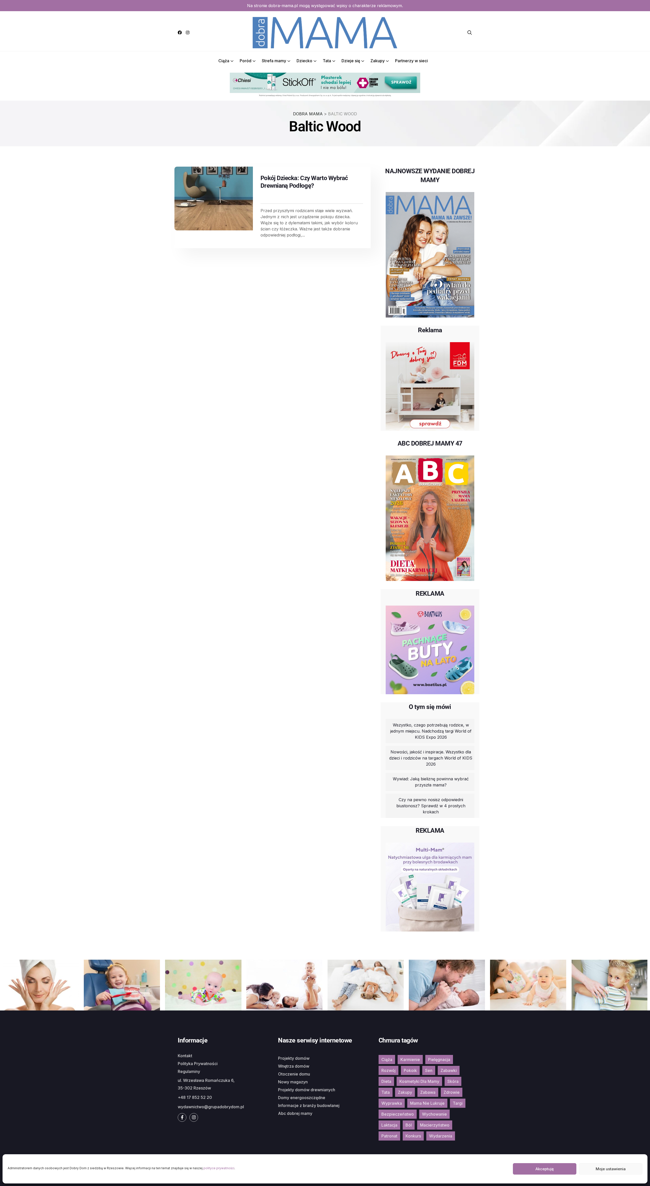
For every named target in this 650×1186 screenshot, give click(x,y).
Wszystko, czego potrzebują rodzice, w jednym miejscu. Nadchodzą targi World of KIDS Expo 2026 (431, 731)
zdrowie (452, 1092)
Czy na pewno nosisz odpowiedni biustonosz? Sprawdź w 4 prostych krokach (430, 805)
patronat (389, 1135)
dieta (386, 1081)
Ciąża (223, 60)
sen (428, 1070)
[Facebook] (180, 32)
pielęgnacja (439, 1059)
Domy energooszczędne (301, 1097)
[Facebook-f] (182, 1117)
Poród (245, 60)
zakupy (405, 1092)
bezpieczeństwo (397, 1114)
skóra (453, 1081)
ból (408, 1125)
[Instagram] (188, 32)
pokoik (410, 1070)
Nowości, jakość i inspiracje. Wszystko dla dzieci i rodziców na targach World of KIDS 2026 (430, 758)
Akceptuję (544, 1168)
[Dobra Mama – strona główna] (325, 32)
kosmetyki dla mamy (419, 1081)
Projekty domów (294, 1058)
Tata (327, 60)
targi (458, 1103)
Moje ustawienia (611, 1168)
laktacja (389, 1125)
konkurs (413, 1135)
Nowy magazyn (293, 1081)
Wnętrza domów (293, 1066)
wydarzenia (440, 1135)
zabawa (427, 1092)
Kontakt (185, 1055)
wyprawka (391, 1103)
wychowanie (434, 1114)
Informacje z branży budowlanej (308, 1105)
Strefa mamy (274, 60)
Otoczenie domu (294, 1074)
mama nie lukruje (427, 1103)
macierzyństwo (434, 1125)
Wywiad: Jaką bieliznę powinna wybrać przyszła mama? (431, 781)
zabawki (449, 1070)
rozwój (388, 1070)
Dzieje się (351, 60)
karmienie (410, 1059)
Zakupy (377, 60)
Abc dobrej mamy (295, 1113)
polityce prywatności (218, 1168)
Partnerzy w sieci (411, 60)
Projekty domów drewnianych (306, 1089)
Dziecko (304, 60)
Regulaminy (189, 1071)
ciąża (386, 1059)
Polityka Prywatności (198, 1063)
